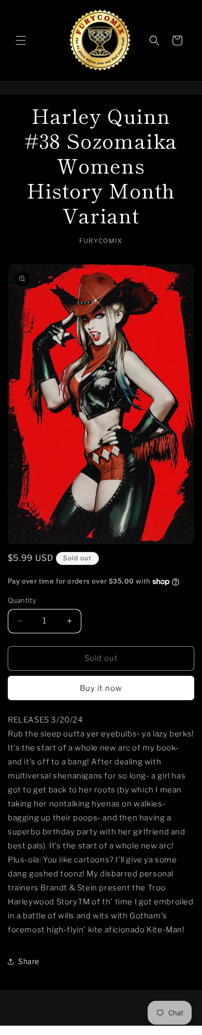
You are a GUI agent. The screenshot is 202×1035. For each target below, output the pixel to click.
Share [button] (28, 961)
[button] (20, 40)
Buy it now (101, 688)
